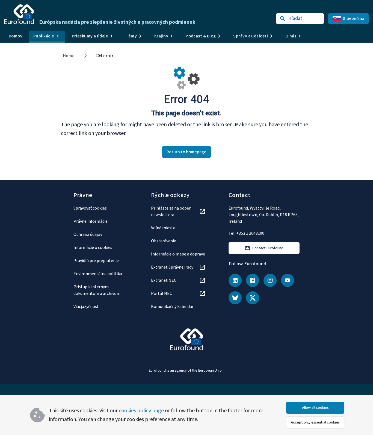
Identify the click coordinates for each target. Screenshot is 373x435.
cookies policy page (141, 411)
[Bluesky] (235, 297)
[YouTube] (287, 280)
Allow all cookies (315, 407)
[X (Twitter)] (252, 297)
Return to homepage (186, 152)
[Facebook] (252, 280)
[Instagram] (270, 280)
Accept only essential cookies (315, 422)
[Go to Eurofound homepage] (19, 14)
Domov (15, 36)
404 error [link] (105, 56)
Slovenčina (354, 19)
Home (69, 56)
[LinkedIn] (235, 280)
